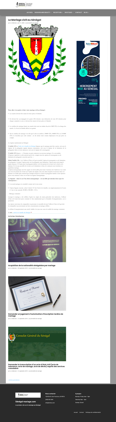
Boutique (68, 12)
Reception (57, 12)
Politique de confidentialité (93, 412)
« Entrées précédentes (14, 380)
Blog (86, 12)
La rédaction (13, 23)
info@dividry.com (50, 402)
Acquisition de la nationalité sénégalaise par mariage (31, 265)
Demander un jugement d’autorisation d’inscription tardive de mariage (35, 315)
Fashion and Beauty (42, 12)
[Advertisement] (66, 4)
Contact (78, 12)
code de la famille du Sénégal (22, 212)
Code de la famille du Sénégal (27, 146)
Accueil (30, 12)
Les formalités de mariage (31, 23)
